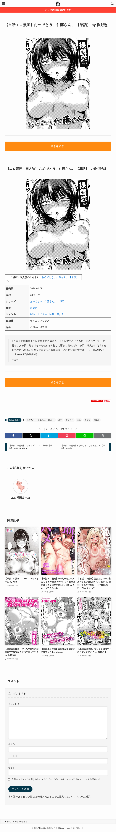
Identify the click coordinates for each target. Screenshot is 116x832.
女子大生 (42, 314)
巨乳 (51, 314)
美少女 (60, 314)
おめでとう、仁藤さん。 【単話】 (60, 277)
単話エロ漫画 (14, 420)
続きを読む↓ (58, 146)
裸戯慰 (33, 308)
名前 (11, 744)
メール (12, 756)
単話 (32, 314)
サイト (11, 768)
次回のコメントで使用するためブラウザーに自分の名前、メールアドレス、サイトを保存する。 (56, 779)
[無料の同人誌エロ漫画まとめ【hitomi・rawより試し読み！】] (58, 3)
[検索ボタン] (112, 3)
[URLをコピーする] (102, 435)
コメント (13, 704)
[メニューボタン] (3, 3)
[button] (13, 435)
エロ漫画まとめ (20, 497)
